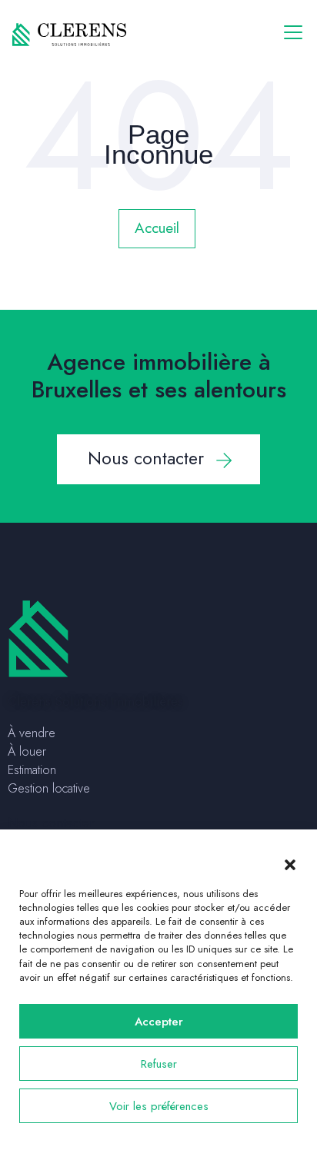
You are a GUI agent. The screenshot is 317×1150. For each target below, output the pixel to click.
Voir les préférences (159, 1106)
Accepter (159, 1021)
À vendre (31, 733)
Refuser (159, 1063)
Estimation (32, 770)
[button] (290, 864)
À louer (27, 751)
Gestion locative (49, 788)
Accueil (157, 228)
